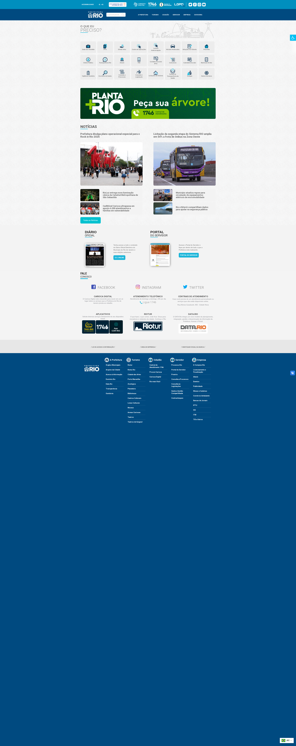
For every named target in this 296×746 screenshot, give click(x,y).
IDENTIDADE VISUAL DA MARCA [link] (193, 347)
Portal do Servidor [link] (188, 255)
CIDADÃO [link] (165, 15)
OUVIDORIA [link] (198, 15)
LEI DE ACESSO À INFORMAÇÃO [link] (103, 347)
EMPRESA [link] (186, 15)
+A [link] (102, 4)
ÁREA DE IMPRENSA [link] (148, 347)
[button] (123, 15)
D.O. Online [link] (119, 258)
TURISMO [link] (155, 15)
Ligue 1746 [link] (149, 302)
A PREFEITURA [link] (143, 15)
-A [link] (99, 4)
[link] (293, 38)
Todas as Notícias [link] (90, 220)
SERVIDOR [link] (176, 15)
